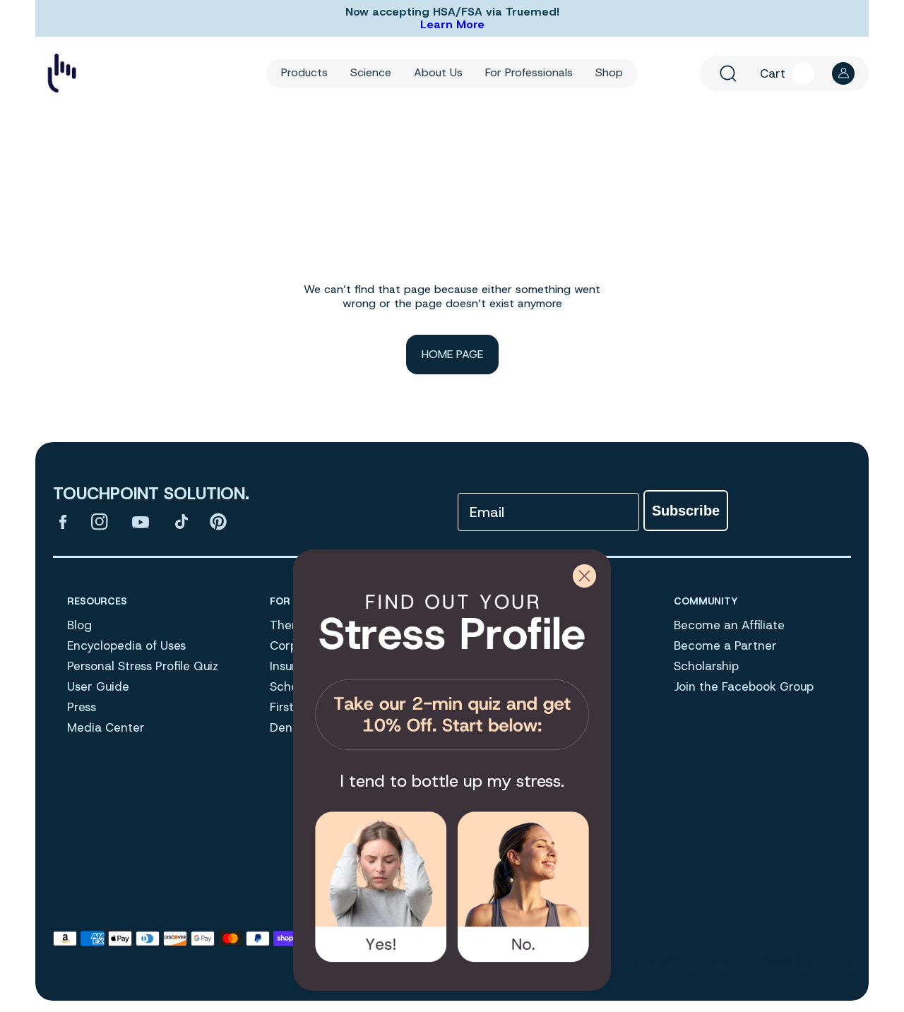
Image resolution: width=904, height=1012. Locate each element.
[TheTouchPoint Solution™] (61, 73)
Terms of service (812, 973)
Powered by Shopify (805, 960)
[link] (452, 666)
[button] (728, 73)
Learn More (452, 24)
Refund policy (642, 973)
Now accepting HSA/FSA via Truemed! (452, 12)
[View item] (63, 522)
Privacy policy (724, 973)
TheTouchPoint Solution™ (689, 960)
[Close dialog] (584, 576)
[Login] (843, 73)
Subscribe (686, 510)
